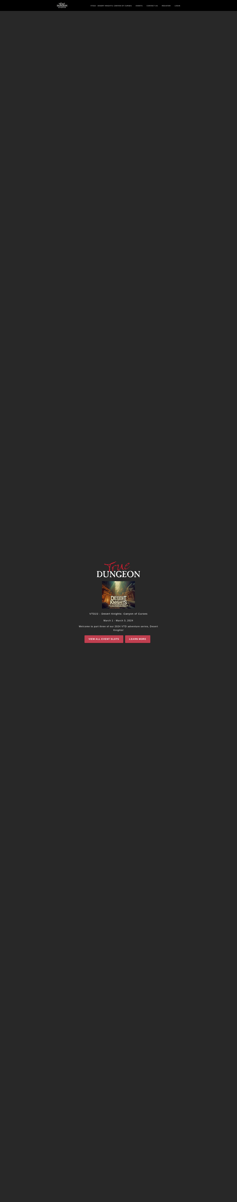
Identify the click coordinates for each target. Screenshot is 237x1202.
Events (139, 6)
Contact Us (152, 6)
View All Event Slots (104, 639)
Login (177, 6)
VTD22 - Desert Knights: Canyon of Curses (111, 6)
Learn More (137, 639)
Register (166, 6)
